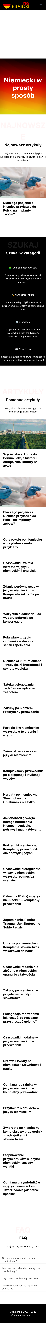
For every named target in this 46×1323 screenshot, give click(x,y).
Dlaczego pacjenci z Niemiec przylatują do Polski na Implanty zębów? (19, 208)
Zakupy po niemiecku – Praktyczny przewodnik (21, 710)
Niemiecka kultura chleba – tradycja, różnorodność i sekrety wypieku (22, 664)
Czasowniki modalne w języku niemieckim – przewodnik (20, 1041)
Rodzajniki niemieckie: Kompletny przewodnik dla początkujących (20, 849)
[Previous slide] (4, 194)
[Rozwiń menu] (40, 5)
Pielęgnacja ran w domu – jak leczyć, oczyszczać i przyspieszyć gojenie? (22, 1017)
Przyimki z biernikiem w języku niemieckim (21, 1110)
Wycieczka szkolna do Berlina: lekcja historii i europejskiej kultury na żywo (20, 460)
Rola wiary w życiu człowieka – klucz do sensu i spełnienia (18, 641)
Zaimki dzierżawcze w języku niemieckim (20, 753)
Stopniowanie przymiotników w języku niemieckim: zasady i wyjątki (21, 1160)
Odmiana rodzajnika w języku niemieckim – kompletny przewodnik (20, 1088)
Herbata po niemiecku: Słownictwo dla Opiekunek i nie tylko (20, 798)
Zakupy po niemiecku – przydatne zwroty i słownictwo (20, 994)
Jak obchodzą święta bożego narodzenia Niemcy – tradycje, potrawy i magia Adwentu (22, 823)
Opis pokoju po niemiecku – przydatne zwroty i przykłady (22, 543)
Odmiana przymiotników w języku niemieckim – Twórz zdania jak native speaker (21, 1188)
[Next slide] (42, 194)
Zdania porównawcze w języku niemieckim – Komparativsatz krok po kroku (21, 592)
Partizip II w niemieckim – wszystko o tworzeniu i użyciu (22, 731)
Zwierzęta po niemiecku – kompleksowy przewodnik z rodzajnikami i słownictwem (22, 1133)
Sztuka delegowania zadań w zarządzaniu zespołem (19, 688)
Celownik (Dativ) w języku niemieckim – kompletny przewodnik (22, 900)
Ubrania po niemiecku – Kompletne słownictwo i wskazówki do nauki (21, 947)
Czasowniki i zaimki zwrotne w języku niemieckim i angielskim (21, 566)
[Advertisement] (23, 34)
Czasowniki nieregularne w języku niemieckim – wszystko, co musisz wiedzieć (22, 874)
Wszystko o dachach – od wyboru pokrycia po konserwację (22, 617)
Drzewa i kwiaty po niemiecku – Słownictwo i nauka (22, 1064)
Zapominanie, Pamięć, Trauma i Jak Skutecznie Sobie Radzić (21, 923)
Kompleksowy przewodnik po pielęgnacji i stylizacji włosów (23, 774)
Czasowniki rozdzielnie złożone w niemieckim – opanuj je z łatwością (21, 970)
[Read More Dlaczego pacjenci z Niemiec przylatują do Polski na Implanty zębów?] (23, 182)
